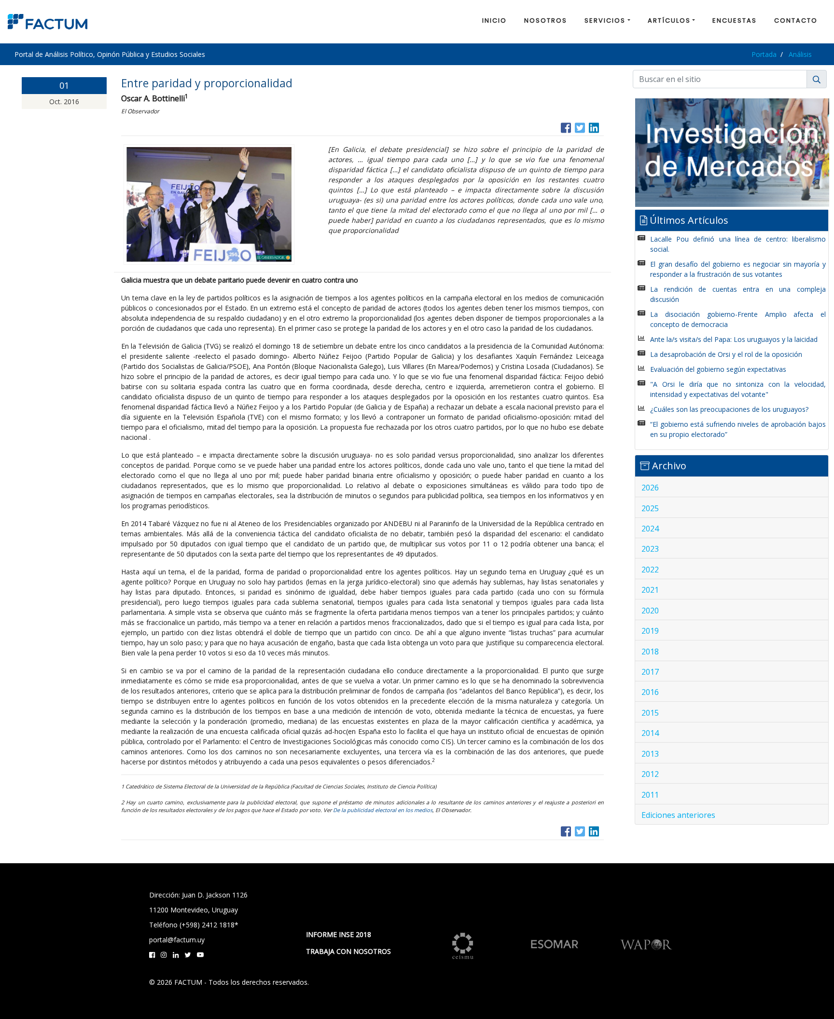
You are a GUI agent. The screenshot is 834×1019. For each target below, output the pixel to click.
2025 (650, 508)
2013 (650, 753)
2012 (650, 774)
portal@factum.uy (177, 939)
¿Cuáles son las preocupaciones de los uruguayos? (729, 409)
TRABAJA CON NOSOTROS (348, 951)
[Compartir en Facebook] (566, 127)
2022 (650, 569)
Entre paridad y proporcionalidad (206, 83)
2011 (650, 794)
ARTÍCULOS (669, 20)
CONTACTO (796, 20)
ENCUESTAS (734, 20)
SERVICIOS (605, 20)
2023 (650, 548)
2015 (650, 712)
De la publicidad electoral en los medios (382, 810)
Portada (764, 54)
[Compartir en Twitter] (580, 127)
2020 (650, 610)
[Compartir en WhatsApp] (603, 127)
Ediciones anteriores (678, 815)
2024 (650, 528)
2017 (650, 671)
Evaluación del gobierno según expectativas (718, 369)
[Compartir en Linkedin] (594, 127)
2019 (650, 630)
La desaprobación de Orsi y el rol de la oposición (726, 354)
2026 (650, 487)
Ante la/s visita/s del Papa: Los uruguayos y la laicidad (734, 339)
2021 (650, 589)
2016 (650, 692)
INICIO (494, 20)
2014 (650, 733)
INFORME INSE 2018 (338, 934)
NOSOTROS (545, 20)
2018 (650, 651)
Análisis (800, 54)
